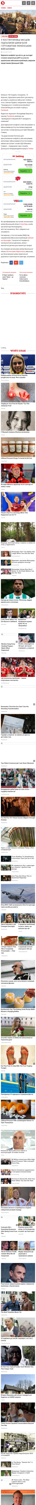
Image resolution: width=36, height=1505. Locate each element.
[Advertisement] (18, 185)
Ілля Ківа (24, 224)
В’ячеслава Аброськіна (16, 251)
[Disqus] (18, 322)
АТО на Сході (13, 36)
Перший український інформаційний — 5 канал (3, 3)
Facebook (4, 110)
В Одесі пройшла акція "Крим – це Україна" (7, 277)
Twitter (30, 149)
